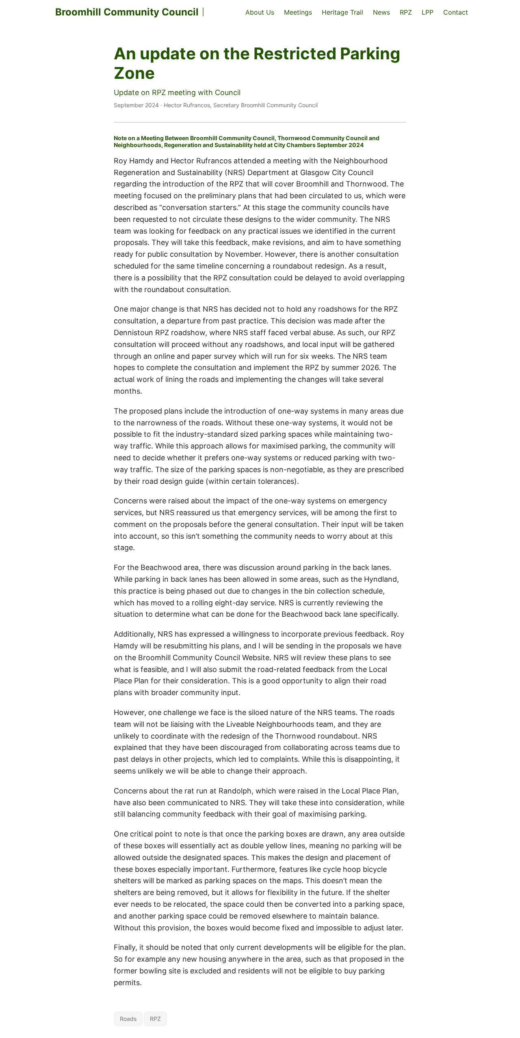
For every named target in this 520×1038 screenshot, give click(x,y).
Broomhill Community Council (127, 12)
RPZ (155, 1018)
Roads (128, 1018)
